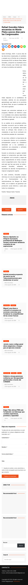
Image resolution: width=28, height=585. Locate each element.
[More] (3, 49)
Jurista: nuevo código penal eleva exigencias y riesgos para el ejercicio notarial (13, 346)
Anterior (7, 209)
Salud (19, 373)
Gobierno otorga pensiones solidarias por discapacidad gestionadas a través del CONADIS (13, 379)
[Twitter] (6, 46)
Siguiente (20, 209)
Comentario (5, 437)
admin (4, 38)
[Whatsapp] (24, 46)
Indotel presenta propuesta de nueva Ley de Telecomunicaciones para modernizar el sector (13, 277)
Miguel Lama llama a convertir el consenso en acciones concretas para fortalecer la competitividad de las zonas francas (13, 312)
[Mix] (21, 46)
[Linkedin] (12, 46)
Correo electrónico (7, 454)
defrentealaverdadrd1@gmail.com (15, 573)
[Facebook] (3, 46)
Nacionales (6, 373)
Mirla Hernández (9, 282)
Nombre (4, 447)
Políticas (5, 40)
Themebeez (16, 581)
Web (3, 461)
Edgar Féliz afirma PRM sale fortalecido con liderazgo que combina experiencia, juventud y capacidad (13, 413)
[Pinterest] (15, 46)
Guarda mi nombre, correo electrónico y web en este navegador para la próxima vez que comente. (14, 470)
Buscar (5, 542)
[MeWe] (18, 46)
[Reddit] (9, 46)
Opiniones (6, 305)
